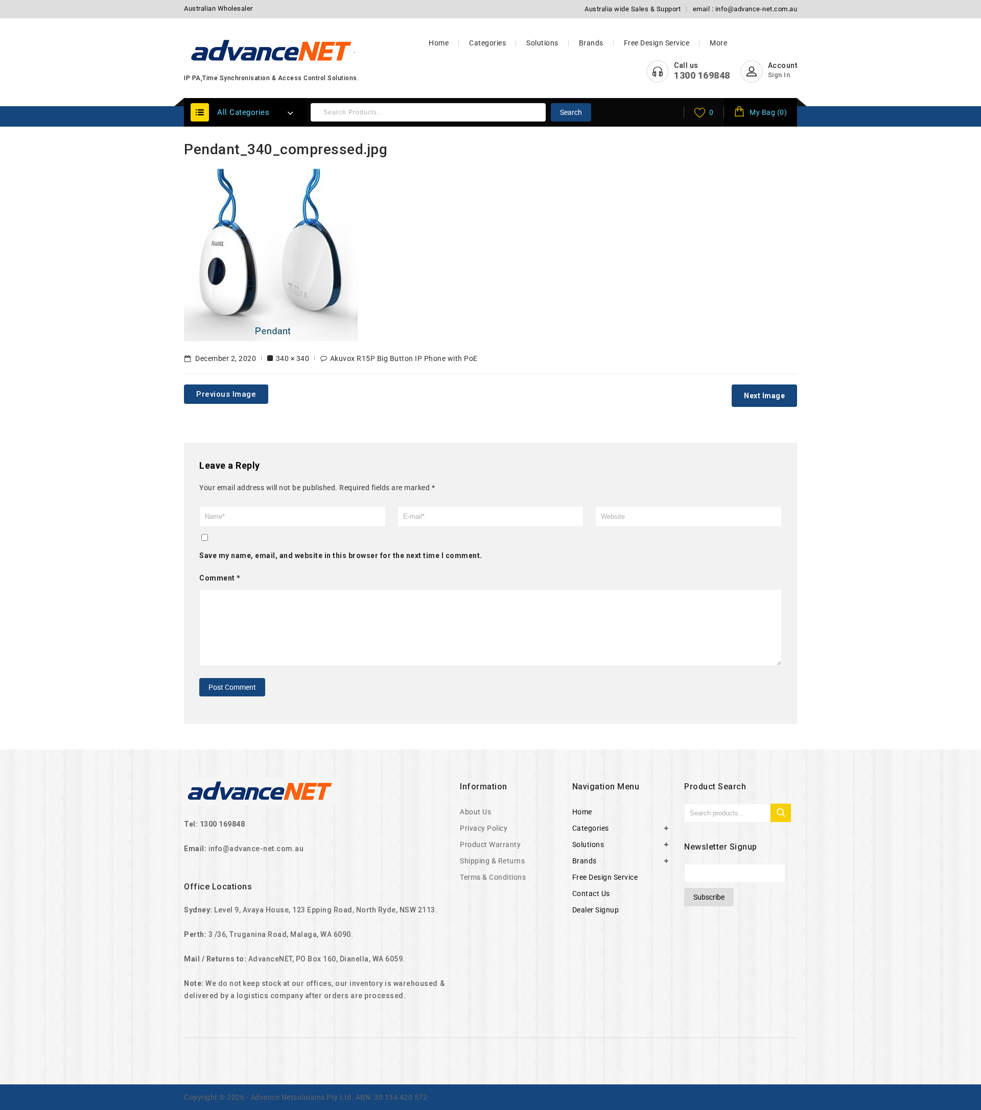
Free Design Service (657, 43)
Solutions (542, 43)
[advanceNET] (271, 51)
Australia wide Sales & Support (633, 9)
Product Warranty (490, 844)
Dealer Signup (595, 910)
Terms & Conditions (493, 877)
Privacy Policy (483, 828)
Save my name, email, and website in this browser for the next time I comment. (340, 555)
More (718, 43)
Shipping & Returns (492, 861)
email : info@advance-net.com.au (745, 9)
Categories (487, 43)
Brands (591, 43)
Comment (220, 578)
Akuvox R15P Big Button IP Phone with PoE (404, 358)
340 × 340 (293, 358)
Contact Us (591, 893)
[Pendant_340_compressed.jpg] (271, 253)
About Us (475, 812)
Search (571, 112)
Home (439, 43)
